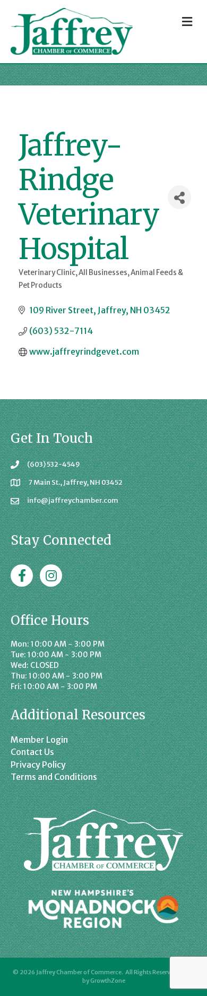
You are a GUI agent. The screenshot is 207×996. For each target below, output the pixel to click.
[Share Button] (179, 197)
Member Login (39, 739)
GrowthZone (107, 980)
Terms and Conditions (54, 776)
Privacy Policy (38, 764)
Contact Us (32, 751)
